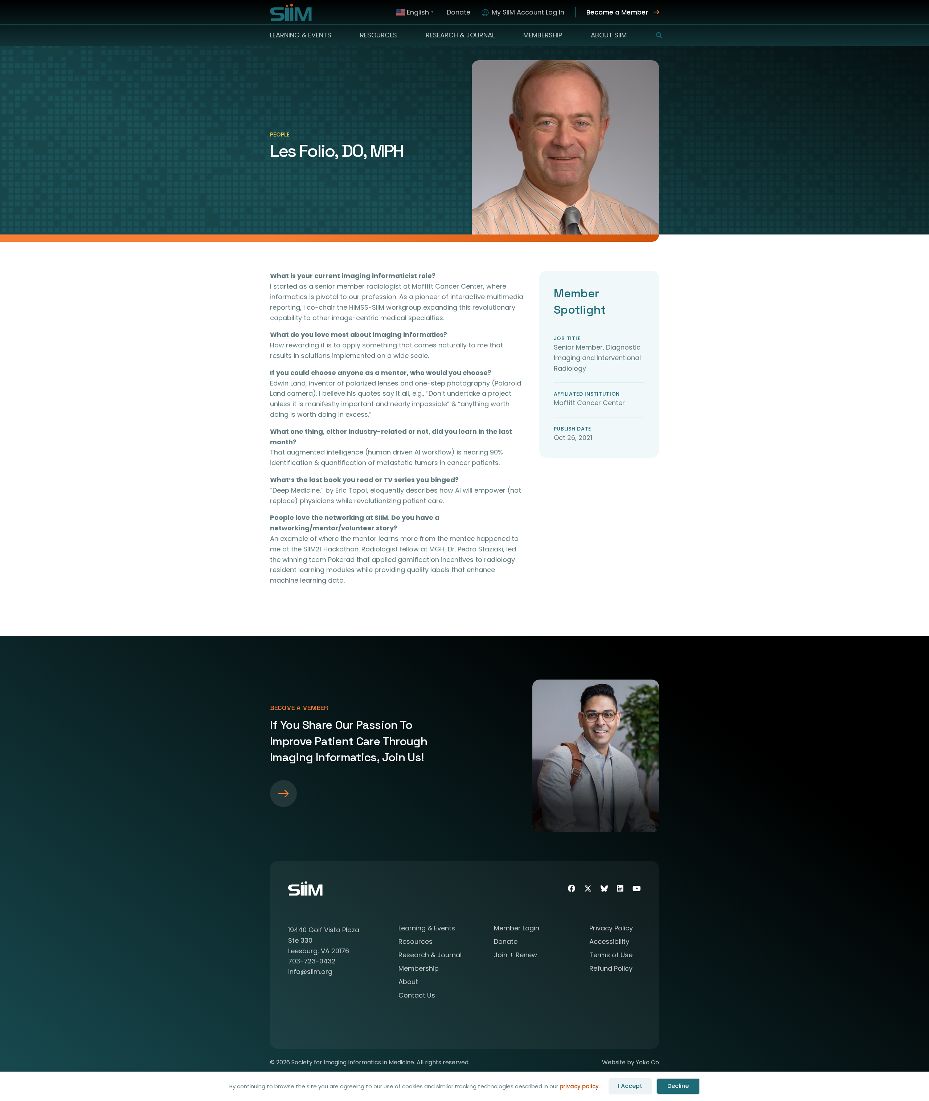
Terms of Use (611, 955)
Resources (378, 35)
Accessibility (609, 942)
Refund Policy (611, 969)
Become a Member (617, 12)
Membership (542, 35)
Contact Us (416, 996)
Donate (458, 12)
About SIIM (609, 35)
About (408, 982)
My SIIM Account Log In (528, 12)
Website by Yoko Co (630, 1062)
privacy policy (579, 1086)
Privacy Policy (611, 929)
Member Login (516, 929)
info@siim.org (310, 971)
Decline (678, 1086)
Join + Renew (515, 955)
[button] (654, 35)
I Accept (630, 1086)
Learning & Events (300, 35)
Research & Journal (460, 35)
